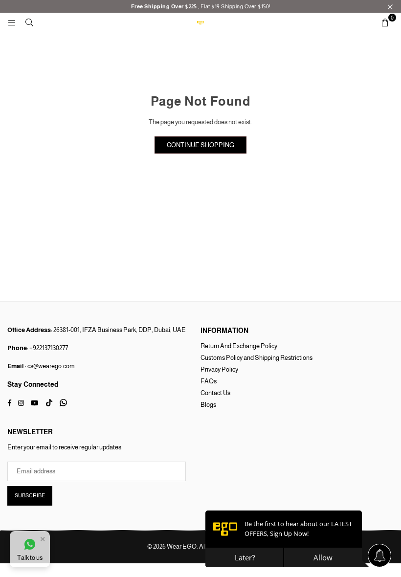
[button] (385, 22)
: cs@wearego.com (49, 366)
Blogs (208, 404)
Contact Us (215, 393)
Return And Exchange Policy (238, 346)
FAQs (208, 381)
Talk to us (30, 557)
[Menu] (12, 22)
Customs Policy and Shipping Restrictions (256, 357)
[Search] (29, 22)
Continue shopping (200, 145)
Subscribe (30, 495)
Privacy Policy (219, 369)
